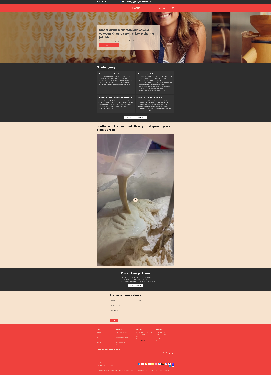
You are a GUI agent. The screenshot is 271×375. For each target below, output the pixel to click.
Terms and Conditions (121, 332)
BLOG (98, 340)
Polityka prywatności (135, 370)
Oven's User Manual (121, 340)
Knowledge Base (120, 342)
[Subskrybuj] (120, 353)
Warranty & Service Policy (122, 337)
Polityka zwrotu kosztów (124, 370)
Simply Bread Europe (104, 370)
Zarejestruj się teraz (135, 285)
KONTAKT (99, 342)
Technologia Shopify (113, 370)
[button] (169, 8)
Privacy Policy (119, 335)
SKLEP (98, 337)
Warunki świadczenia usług (147, 370)
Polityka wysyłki (157, 370)
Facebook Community (121, 345)
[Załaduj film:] (135, 200)
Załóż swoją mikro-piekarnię (109, 45)
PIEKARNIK (99, 332)
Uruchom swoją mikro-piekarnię (135, 117)
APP (98, 335)
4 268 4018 (141, 340)
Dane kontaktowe (165, 370)
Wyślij (114, 320)
